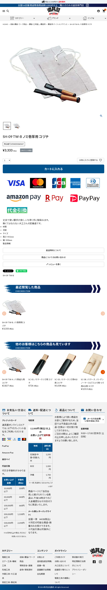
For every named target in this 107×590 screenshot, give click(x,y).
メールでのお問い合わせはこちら (92, 419)
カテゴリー (19, 18)
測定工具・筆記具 (9, 582)
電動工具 (6, 557)
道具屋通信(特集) (44, 561)
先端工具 (6, 569)
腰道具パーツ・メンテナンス (57, 24)
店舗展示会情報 (44, 569)
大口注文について (62, 565)
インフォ (91, 18)
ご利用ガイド (60, 557)
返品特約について (53, 250)
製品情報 (7, 243)
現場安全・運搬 (26, 565)
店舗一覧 (41, 565)
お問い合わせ (60, 561)
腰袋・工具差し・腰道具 (37, 24)
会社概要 (41, 574)
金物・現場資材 (26, 569)
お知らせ (40, 557)
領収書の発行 (78, 557)
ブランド (55, 18)
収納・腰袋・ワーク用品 (18, 24)
